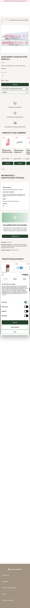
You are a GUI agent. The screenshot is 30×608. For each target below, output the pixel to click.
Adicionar (8, 163)
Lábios (21, 18)
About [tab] (24, 278)
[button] (15, 581)
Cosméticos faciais (15, 18)
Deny (15, 332)
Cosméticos (7, 18)
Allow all (15, 322)
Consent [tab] (5, 278)
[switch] (26, 307)
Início (2, 18)
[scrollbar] (14, 169)
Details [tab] (15, 278)
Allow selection (15, 327)
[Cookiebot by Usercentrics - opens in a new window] (22, 275)
